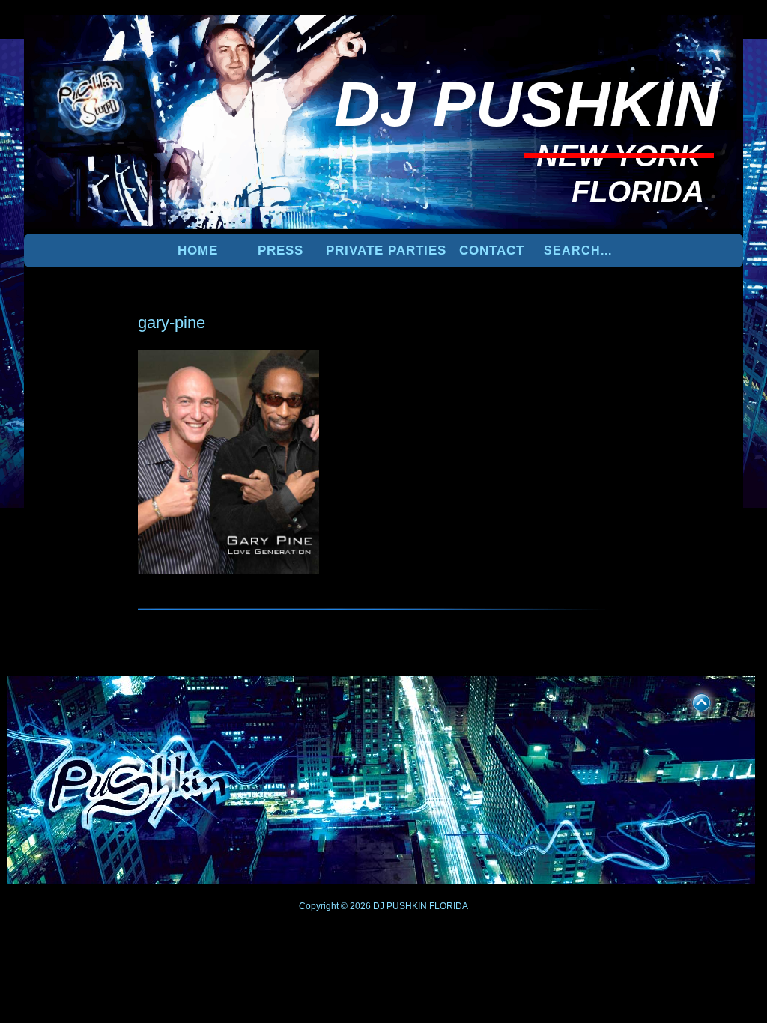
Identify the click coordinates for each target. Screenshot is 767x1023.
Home (198, 250)
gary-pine (171, 322)
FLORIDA (448, 906)
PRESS (280, 250)
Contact (491, 250)
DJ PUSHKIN (399, 906)
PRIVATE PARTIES (386, 250)
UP (691, 700)
